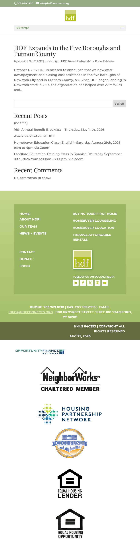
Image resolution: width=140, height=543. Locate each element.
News (71, 61)
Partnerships (85, 61)
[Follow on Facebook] (83, 283)
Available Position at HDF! (34, 136)
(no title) (21, 123)
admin (22, 61)
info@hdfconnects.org (30, 312)
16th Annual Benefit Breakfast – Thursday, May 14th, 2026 (59, 129)
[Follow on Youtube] (105, 283)
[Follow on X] (90, 283)
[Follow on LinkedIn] (76, 283)
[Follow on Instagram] (97, 283)
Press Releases (104, 61)
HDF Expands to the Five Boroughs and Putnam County (67, 51)
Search (119, 103)
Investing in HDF (56, 61)
